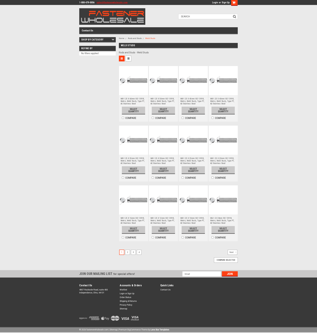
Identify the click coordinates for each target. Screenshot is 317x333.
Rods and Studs (135, 38)
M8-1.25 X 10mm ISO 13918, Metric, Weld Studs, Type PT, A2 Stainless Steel (192, 220)
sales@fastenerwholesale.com (112, 2)
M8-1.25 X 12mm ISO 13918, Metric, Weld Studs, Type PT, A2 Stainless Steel (163, 220)
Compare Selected (226, 260)
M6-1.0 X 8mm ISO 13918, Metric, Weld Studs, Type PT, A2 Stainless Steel (222, 220)
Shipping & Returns (128, 301)
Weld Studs (150, 38)
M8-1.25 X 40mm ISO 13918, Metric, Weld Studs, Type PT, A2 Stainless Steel (222, 101)
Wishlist (123, 290)
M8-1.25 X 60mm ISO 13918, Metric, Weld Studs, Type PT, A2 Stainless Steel (133, 101)
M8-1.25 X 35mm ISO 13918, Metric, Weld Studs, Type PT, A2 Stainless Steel (133, 160)
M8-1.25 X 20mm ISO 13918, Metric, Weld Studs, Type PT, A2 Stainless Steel (222, 160)
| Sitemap (113, 330)
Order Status (125, 297)
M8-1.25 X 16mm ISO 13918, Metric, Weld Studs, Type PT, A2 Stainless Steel (133, 220)
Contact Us (87, 30)
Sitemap (123, 309)
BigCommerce (134, 330)
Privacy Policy (126, 305)
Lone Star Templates (160, 330)
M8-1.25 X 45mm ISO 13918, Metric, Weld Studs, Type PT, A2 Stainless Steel (192, 101)
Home (121, 38)
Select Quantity (133, 110)
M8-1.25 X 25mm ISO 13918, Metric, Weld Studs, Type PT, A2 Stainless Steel (192, 160)
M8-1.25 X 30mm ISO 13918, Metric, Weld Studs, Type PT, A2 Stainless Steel (163, 160)
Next (231, 252)
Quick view (133, 92)
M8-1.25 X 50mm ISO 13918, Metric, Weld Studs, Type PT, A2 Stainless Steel (163, 101)
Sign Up (225, 2)
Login (215, 2)
